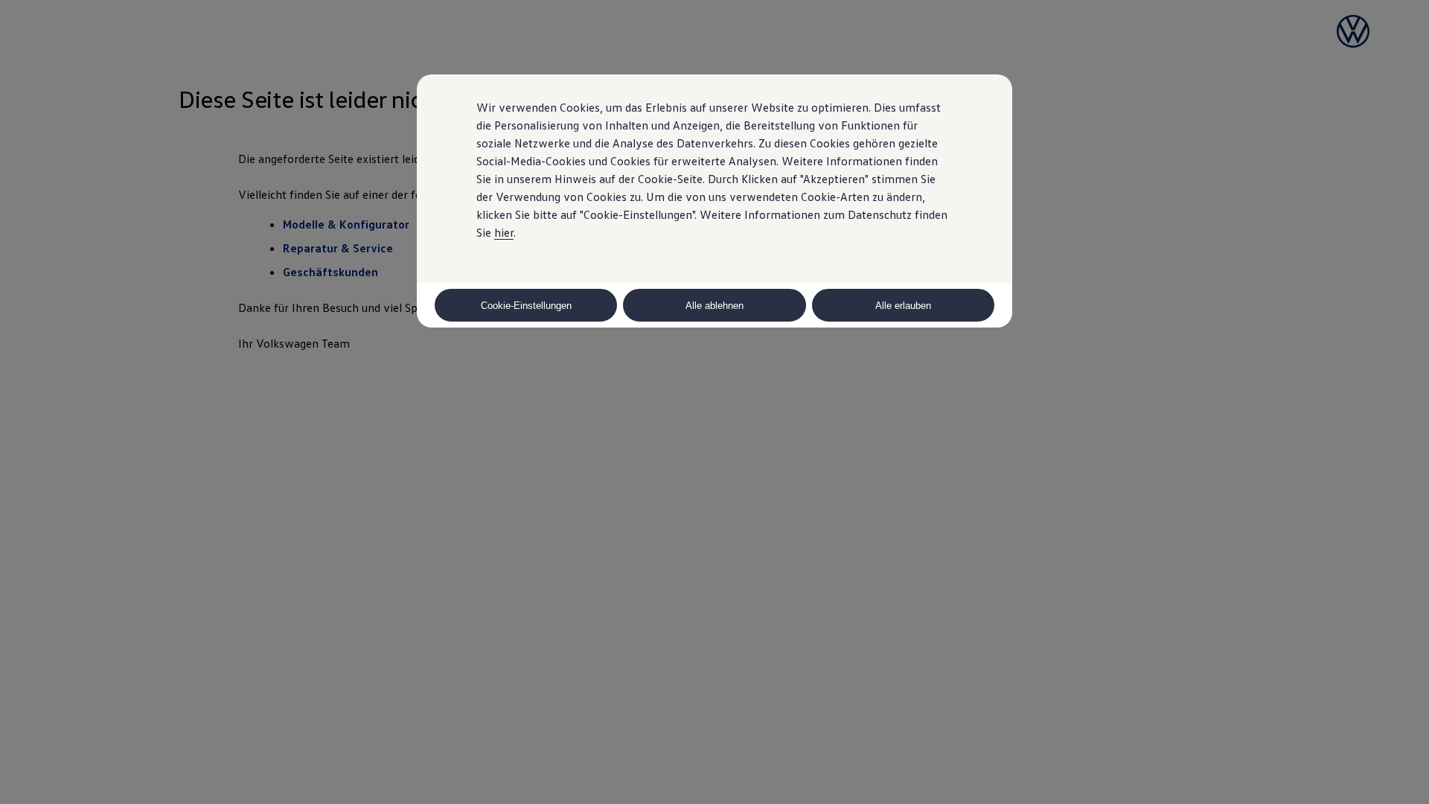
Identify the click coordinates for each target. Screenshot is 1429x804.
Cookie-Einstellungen (526, 305)
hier (504, 232)
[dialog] (714, 402)
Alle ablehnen (714, 305)
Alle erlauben (903, 305)
